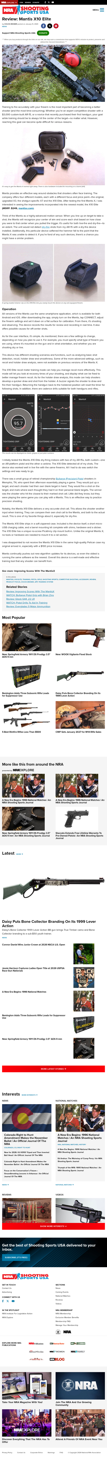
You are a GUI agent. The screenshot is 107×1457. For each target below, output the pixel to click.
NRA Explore (7, 1317)
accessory (84, 579)
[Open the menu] (102, 10)
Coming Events (62, 1292)
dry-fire (46, 227)
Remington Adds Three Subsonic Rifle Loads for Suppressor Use (33, 1017)
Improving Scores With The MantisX (34, 571)
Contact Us (7, 1288)
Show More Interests (65, 1226)
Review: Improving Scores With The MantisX (30, 591)
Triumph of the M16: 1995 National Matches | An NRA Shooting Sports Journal (79, 1169)
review (93, 579)
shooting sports (50, 579)
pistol (34, 579)
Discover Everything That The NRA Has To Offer (26, 1440)
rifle (39, 579)
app (36, 582)
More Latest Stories (65, 1068)
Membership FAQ (63, 1321)
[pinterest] (56, 24)
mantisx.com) (26, 208)
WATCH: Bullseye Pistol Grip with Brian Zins (30, 595)
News (4, 26)
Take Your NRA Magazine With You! (22, 1402)
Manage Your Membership (67, 1325)
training (26, 579)
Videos (60, 1194)
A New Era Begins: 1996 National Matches (24, 992)
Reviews (6, 1194)
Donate (36, 2)
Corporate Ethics (36, 1452)
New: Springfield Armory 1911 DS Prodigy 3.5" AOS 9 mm (32, 1039)
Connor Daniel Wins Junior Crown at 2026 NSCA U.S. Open (33, 944)
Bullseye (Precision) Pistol (69, 478)
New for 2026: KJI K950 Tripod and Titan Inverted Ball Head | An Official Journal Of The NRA (26, 1154)
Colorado (8, 1147)
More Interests (29, 1095)
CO (15, 1147)
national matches (70, 1144)
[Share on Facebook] (43, 24)
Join (21, 2)
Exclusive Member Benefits (67, 1317)
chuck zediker (27, 582)
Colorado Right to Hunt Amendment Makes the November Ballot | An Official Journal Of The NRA (26, 1139)
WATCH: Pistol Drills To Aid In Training (26, 603)
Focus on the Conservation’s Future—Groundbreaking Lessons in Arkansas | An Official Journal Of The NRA (26, 1173)
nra (59, 1144)
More (18, 854)
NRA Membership (63, 1313)
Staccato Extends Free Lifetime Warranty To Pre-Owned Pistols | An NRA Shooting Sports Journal (79, 835)
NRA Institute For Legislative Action (17, 1313)
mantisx (10, 579)
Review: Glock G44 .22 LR (20, 599)
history (82, 1144)
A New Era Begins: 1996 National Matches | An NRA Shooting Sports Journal (26, 801)
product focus (13, 582)
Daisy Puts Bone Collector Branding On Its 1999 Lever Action (49, 924)
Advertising (7, 1292)
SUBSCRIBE (16, 1257)
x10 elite (18, 579)
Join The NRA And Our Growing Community (74, 1403)
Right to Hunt (23, 1147)
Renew (28, 2)
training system (45, 582)
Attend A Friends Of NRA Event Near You (79, 1439)
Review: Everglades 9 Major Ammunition (28, 606)
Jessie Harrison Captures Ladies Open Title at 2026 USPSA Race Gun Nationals (33, 970)
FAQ (61, 1452)
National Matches (66, 1100)
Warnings (51, 1452)
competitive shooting (68, 579)
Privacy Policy (7, 1452)
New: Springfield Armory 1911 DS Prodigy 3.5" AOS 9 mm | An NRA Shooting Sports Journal (26, 834)
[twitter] (50, 24)
